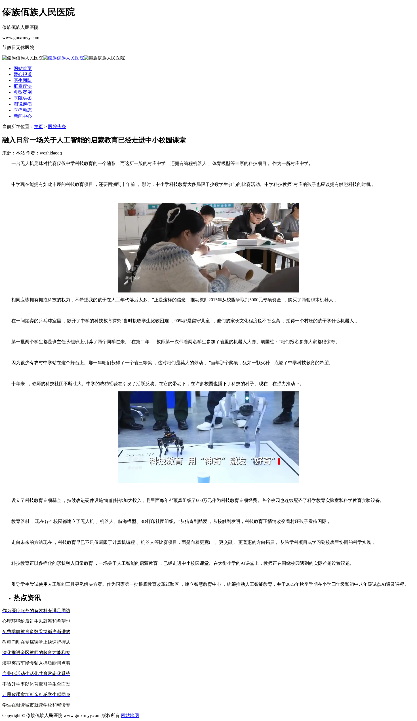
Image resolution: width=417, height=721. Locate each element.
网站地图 (130, 715)
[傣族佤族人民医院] (63, 58)
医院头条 (57, 126)
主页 (38, 126)
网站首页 (23, 68)
